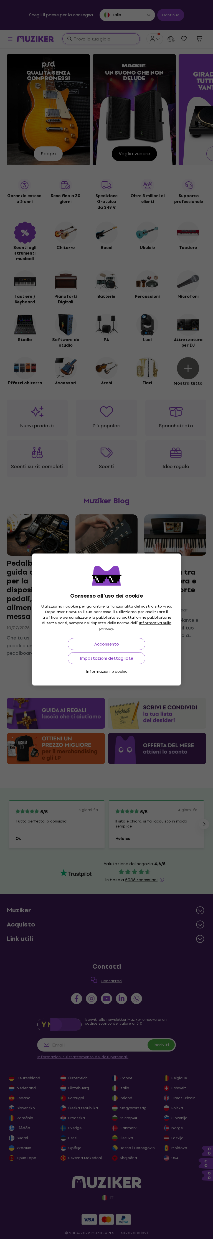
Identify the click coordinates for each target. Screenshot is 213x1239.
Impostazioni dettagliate (106, 658)
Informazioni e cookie (106, 671)
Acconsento (106, 644)
